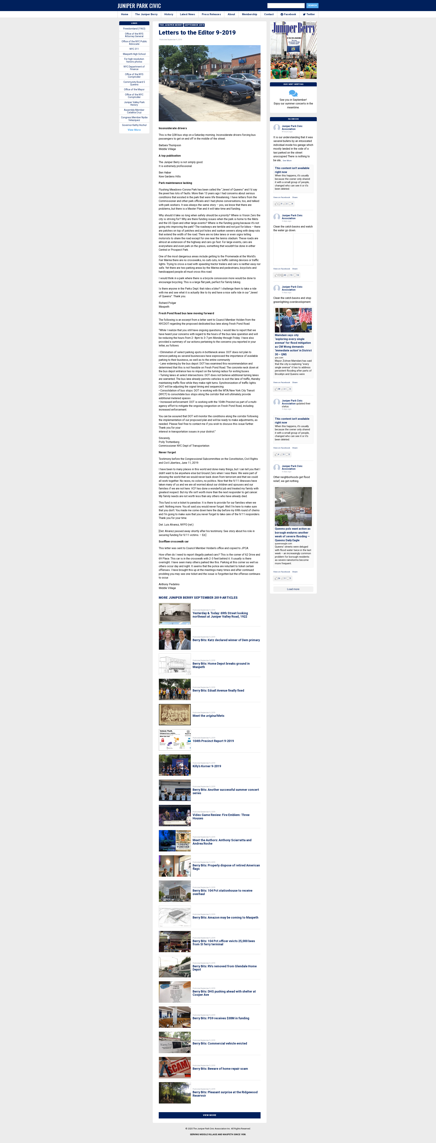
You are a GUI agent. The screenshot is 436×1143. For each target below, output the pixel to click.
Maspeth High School (134, 54)
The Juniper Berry (146, 14)
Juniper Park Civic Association (292, 127)
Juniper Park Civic (139, 6)
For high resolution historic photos (134, 60)
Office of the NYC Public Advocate (134, 42)
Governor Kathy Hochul (134, 125)
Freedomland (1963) (134, 28)
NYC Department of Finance (134, 68)
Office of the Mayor (134, 89)
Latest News (187, 14)
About (231, 14)
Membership (249, 14)
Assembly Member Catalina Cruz (134, 111)
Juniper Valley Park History (134, 103)
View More (209, 1115)
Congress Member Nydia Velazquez (134, 118)
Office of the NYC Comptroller (134, 96)
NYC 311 (134, 49)
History (168, 14)
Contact (269, 14)
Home (124, 14)
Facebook (290, 14)
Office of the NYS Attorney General (134, 35)
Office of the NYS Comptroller (134, 75)
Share (295, 197)
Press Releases (211, 14)
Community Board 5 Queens (134, 83)
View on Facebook (281, 197)
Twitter (310, 14)
